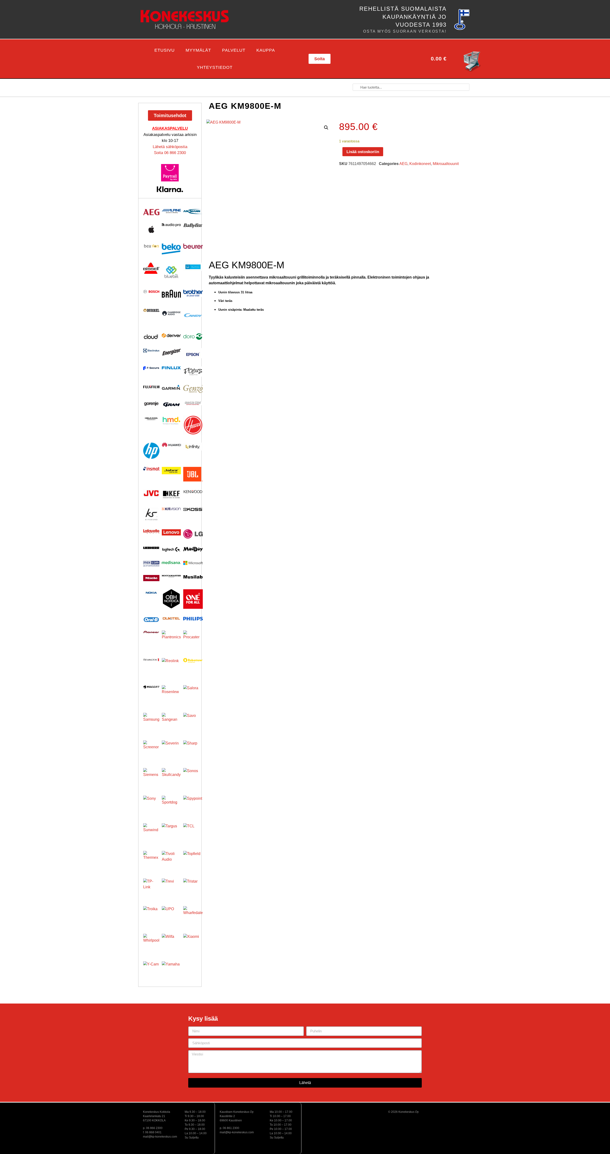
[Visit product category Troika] (151, 914)
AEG (403, 164)
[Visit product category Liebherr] (151, 548)
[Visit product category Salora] (193, 695)
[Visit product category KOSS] (193, 509)
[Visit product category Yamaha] (171, 970)
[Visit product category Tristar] (193, 888)
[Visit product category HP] (151, 451)
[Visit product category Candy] (193, 315)
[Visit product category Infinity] (193, 446)
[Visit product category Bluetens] (193, 267)
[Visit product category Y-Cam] (151, 969)
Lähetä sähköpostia (170, 147)
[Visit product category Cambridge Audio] (171, 313)
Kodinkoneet (420, 164)
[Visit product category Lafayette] (151, 531)
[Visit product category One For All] (193, 599)
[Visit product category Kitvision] (171, 509)
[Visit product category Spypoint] (193, 805)
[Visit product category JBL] (193, 474)
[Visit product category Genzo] (193, 389)
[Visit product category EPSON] (193, 353)
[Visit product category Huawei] (171, 445)
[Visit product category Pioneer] (151, 632)
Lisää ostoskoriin (362, 152)
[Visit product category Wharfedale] (193, 916)
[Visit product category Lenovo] (171, 532)
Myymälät (198, 50)
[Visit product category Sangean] (171, 722)
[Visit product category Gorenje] (151, 403)
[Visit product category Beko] (171, 249)
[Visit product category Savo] (193, 722)
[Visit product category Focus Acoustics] (193, 371)
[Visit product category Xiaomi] (193, 943)
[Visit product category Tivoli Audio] (171, 860)
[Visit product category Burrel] (151, 310)
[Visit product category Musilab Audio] (193, 577)
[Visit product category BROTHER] (193, 293)
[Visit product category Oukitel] (171, 618)
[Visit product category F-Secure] (151, 368)
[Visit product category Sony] (151, 804)
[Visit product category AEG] (151, 212)
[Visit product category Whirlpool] (151, 942)
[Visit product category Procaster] (193, 640)
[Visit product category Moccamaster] (171, 576)
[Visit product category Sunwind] (151, 831)
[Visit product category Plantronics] (171, 639)
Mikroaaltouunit (446, 164)
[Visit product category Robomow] (193, 660)
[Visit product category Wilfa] (171, 943)
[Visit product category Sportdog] (171, 805)
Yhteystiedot (215, 67)
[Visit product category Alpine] (171, 211)
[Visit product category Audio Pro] (171, 225)
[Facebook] (370, 59)
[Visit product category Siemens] (151, 776)
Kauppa (265, 50)
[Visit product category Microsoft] (193, 563)
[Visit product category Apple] (151, 229)
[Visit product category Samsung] (151, 721)
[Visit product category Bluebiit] (171, 272)
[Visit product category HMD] (171, 421)
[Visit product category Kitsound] (151, 514)
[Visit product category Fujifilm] (151, 386)
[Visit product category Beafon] (151, 246)
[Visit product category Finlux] (171, 367)
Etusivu (164, 50)
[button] (131, 59)
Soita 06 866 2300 (170, 152)
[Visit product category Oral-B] (151, 619)
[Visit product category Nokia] (151, 592)
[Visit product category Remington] (151, 659)
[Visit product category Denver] (171, 335)
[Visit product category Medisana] (171, 562)
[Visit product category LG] (193, 534)
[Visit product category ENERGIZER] (171, 352)
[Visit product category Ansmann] (193, 211)
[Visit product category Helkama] (151, 419)
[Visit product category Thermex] (151, 859)
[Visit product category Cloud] (151, 336)
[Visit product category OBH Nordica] (171, 598)
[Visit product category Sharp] (193, 750)
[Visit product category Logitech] (171, 550)
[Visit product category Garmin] (171, 387)
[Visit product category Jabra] (171, 470)
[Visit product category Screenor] (151, 748)
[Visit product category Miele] (151, 578)
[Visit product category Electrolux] (151, 351)
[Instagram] (393, 59)
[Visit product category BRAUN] (171, 294)
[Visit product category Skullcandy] (171, 777)
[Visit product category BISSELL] (151, 268)
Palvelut (233, 50)
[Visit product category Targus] (171, 832)
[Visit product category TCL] (193, 833)
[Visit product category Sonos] (193, 778)
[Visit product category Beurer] (193, 246)
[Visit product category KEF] (171, 495)
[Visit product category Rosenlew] (171, 694)
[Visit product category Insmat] (151, 468)
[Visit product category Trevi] (171, 888)
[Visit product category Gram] (171, 404)
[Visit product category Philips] (193, 618)
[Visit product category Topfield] (193, 860)
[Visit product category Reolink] (171, 667)
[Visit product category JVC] (151, 493)
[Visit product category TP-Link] (151, 887)
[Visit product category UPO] (171, 915)
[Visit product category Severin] (171, 749)
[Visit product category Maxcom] (151, 564)
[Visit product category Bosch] (151, 292)
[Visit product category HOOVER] (193, 425)
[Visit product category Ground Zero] (193, 403)
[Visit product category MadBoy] (193, 549)
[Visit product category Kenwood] (193, 491)
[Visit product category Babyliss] (193, 225)
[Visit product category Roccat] (151, 687)
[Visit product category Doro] (193, 336)
